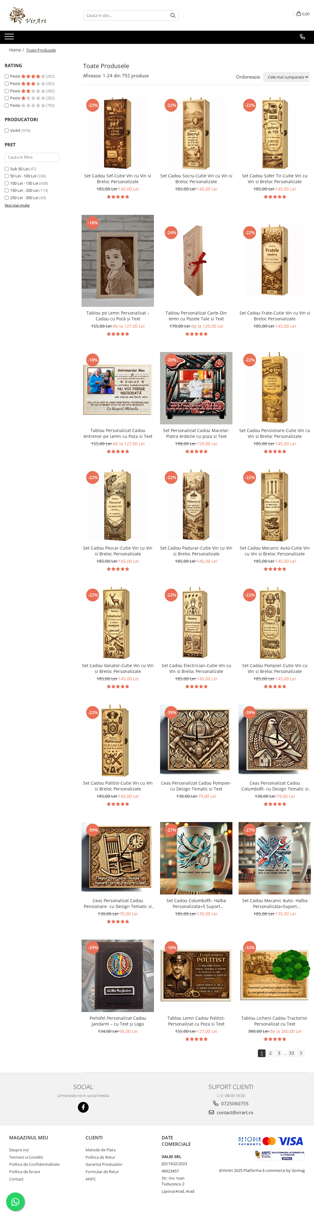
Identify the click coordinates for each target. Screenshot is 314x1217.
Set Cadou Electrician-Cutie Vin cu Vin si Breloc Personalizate (196, 668)
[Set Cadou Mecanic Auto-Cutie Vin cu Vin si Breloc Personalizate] (275, 505)
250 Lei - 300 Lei (24, 197)
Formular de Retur (102, 1171)
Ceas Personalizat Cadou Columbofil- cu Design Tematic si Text (274, 786)
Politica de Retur (100, 1157)
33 (291, 1053)
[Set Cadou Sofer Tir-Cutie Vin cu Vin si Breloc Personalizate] (275, 133)
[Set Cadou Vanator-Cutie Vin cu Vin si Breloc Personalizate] (118, 623)
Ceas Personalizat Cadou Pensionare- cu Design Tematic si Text (118, 903)
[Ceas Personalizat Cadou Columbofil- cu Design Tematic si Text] (275, 741)
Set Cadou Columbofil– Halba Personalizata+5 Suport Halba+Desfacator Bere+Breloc (196, 903)
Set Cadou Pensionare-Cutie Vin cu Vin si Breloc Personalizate (274, 433)
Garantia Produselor (104, 1164)
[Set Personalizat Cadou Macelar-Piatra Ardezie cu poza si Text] (196, 388)
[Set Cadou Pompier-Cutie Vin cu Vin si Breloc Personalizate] (275, 623)
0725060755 (234, 1103)
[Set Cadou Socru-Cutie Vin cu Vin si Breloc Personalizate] (196, 133)
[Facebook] (83, 1107)
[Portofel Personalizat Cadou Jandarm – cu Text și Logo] (118, 976)
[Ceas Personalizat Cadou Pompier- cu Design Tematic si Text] (196, 741)
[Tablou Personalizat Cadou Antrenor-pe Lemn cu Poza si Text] (118, 388)
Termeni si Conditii (26, 1157)
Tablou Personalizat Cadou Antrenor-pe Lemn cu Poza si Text (117, 433)
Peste (15, 76)
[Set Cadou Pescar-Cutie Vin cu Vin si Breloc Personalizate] (118, 505)
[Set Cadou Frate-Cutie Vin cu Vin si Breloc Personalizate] (275, 261)
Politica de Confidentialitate (34, 1164)
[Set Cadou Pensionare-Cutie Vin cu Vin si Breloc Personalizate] (275, 388)
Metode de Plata (101, 1150)
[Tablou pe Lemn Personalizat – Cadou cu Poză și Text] (118, 261)
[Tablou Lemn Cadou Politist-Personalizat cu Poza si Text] (196, 976)
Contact (16, 1179)
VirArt (15, 130)
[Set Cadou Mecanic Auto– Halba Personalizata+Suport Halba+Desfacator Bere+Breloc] (275, 858)
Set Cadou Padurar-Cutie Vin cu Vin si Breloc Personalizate (196, 551)
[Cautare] (172, 15)
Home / (17, 50)
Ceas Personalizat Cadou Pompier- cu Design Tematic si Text (196, 786)
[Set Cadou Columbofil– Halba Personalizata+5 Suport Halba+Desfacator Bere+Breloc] (196, 858)
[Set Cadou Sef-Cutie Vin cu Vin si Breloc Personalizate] (118, 133)
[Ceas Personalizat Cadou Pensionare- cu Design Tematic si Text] (118, 858)
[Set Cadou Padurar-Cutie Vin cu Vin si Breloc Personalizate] (196, 505)
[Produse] (10, 38)
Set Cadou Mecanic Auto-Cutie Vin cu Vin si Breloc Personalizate (275, 551)
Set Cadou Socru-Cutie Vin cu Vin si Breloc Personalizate (196, 178)
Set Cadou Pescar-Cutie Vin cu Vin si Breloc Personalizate (117, 551)
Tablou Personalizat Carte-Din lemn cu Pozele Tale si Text (196, 316)
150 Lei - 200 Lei (24, 190)
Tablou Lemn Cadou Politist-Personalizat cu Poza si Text (196, 1021)
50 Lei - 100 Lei (23, 176)
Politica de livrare (24, 1171)
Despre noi (19, 1150)
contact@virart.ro (234, 1112)
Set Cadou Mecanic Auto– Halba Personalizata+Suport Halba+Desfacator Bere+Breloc (275, 903)
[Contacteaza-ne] (302, 37)
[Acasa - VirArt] (35, 15)
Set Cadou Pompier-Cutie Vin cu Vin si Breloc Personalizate (275, 668)
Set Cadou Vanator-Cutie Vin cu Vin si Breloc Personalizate (118, 668)
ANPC (91, 1179)
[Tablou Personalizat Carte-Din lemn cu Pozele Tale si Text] (196, 261)
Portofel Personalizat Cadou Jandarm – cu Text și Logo (118, 1021)
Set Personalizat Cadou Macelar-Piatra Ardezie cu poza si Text (196, 433)
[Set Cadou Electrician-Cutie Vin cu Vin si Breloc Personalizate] (196, 623)
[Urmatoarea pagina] (301, 1053)
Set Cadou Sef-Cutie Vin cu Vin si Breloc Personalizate (117, 178)
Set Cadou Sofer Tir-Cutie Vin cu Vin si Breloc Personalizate (275, 178)
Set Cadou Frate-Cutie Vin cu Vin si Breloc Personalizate (274, 316)
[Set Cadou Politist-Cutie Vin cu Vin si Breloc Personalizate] (118, 741)
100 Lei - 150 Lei (24, 183)
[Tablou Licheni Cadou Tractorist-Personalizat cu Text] (275, 976)
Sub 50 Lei (19, 169)
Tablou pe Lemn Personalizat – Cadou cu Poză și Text (117, 316)
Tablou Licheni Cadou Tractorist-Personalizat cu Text (274, 1021)
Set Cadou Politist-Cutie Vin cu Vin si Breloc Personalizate (118, 786)
